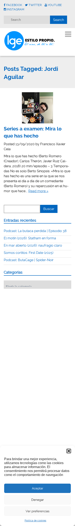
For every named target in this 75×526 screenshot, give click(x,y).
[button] (69, 451)
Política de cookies (35, 520)
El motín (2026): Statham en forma (30, 238)
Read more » (38, 191)
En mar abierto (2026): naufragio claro (33, 245)
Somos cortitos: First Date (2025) (28, 253)
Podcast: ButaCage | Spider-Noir (29, 260)
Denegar (37, 500)
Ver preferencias (37, 511)
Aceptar (37, 488)
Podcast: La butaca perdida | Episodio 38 (35, 231)
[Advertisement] (35, 318)
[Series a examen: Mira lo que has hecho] (37, 107)
